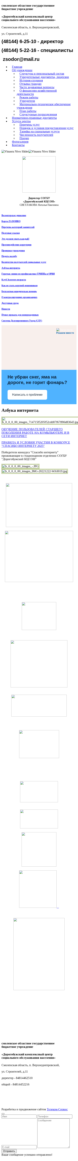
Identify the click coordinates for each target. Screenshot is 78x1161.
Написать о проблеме (27, 394)
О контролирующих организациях (19, 297)
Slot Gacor (7, 1157)
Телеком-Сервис (57, 1109)
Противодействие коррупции (16, 244)
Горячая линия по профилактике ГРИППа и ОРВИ (28, 273)
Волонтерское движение (14, 215)
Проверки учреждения (13, 250)
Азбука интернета (11, 268)
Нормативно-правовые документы (34, 117)
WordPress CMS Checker (25, 1157)
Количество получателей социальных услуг (24, 262)
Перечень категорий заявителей (18, 227)
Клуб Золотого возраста (14, 279)
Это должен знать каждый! (15, 239)
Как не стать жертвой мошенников (19, 285)
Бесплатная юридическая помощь (19, 291)
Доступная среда (10, 303)
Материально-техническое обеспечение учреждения (44, 106)
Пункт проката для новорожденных (20, 314)
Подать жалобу (9, 256)
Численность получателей (36, 134)
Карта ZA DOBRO (11, 221)
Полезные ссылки (11, 233)
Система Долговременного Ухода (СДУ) (22, 320)
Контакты (18, 145)
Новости (6, 309)
